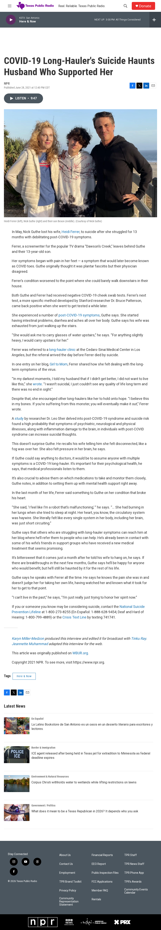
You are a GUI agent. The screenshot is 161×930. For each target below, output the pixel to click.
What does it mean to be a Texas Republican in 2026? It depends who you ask (84, 811)
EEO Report (99, 864)
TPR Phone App (134, 872)
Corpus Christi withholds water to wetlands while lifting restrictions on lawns (83, 782)
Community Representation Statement (69, 901)
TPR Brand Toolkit (70, 881)
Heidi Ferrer (71, 232)
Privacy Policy (67, 890)
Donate (145, 6)
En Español (37, 718)
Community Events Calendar (136, 891)
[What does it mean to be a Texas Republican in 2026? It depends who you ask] (16, 812)
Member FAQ (100, 890)
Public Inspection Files (105, 872)
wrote (37, 384)
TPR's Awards (133, 881)
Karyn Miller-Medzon (28, 638)
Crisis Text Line (74, 617)
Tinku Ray (138, 638)
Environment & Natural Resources (50, 776)
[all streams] (155, 20)
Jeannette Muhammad (30, 644)
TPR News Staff (134, 864)
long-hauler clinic (62, 350)
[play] (11, 20)
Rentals (96, 899)
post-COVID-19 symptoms (79, 315)
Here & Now (24, 676)
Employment (67, 872)
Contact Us (66, 864)
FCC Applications (102, 881)
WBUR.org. (80, 653)
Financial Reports (102, 855)
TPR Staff (130, 855)
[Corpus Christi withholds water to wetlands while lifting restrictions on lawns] (16, 783)
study (19, 418)
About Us (65, 855)
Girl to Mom (59, 364)
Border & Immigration (43, 747)
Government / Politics (43, 805)
